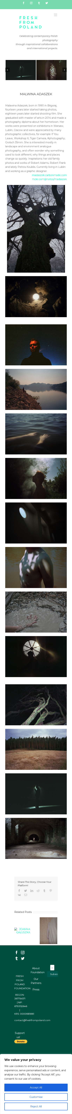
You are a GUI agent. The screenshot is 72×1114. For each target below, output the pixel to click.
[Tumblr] (16, 958)
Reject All (36, 1106)
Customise (36, 1097)
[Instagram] (22, 952)
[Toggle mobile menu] (56, 15)
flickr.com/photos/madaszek (49, 179)
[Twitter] (22, 958)
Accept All (36, 1087)
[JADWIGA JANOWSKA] (48, 930)
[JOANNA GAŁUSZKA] (23, 930)
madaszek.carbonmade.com (49, 175)
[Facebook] (16, 952)
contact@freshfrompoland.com (32, 1020)
